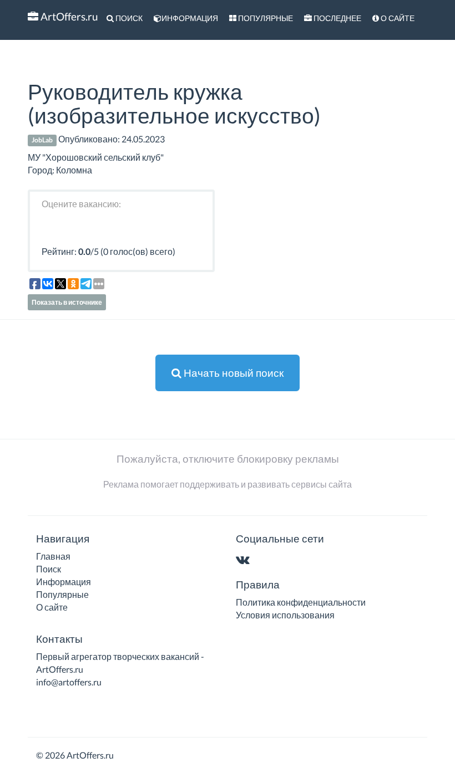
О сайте (396, 18)
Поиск (128, 18)
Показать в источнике (67, 302)
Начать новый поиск (232, 372)
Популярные (264, 18)
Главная (53, 556)
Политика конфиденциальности (301, 602)
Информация (189, 18)
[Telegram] (264, 560)
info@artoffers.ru (69, 682)
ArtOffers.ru (68, 16)
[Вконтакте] (245, 560)
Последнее (336, 18)
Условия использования (285, 615)
